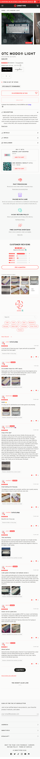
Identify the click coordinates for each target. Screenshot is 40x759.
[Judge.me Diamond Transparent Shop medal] (19, 304)
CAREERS (31, 745)
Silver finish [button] (33, 326)
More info (20, 235)
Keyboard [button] (31, 322)
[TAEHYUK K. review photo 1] (5, 411)
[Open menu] (4, 5)
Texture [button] (20, 330)
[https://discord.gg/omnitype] (29, 754)
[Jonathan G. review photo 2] (15, 497)
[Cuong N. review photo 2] (15, 381)
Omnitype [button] (24, 326)
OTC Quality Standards (11, 86)
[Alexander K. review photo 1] (5, 590)
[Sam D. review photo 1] (5, 465)
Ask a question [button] (20, 267)
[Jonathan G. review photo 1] (5, 497)
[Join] (36, 714)
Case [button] (13, 322)
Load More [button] (20, 670)
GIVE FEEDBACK (21, 745)
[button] (4, 62)
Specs (6, 137)
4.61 (24, 248)
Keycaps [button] (5, 326)
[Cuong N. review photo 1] (5, 381)
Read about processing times (20, 189)
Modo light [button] (15, 326)
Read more (4, 126)
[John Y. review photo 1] (5, 551)
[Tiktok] (18, 754)
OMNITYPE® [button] (5, 730)
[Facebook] (11, 754)
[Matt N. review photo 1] (5, 628)
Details (6, 132)
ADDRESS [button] (4, 724)
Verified (19, 310)
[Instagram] (22, 754)
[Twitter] (15, 754)
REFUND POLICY (12, 747)
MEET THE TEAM (10, 745)
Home (3, 10)
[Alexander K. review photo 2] (15, 590)
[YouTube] (25, 754)
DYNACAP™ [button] (5, 736)
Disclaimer (8, 142)
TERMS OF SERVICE (25, 747)
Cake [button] (7, 322)
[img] (4, 346)
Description (8, 112)
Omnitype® (18, 750)
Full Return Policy (20, 219)
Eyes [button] (24, 322)
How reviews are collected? (8, 675)
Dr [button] (19, 322)
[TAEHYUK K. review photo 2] (15, 411)
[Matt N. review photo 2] (15, 628)
